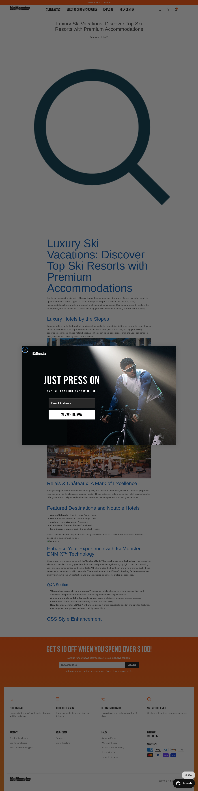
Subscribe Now (71, 414)
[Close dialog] (25, 349)
